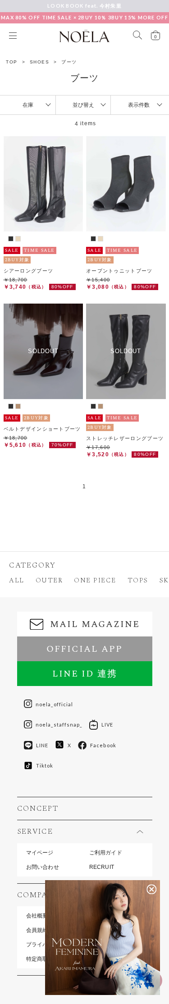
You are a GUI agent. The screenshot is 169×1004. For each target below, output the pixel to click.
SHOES (40, 61)
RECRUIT (101, 867)
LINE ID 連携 (84, 674)
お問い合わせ (42, 867)
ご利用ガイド (105, 852)
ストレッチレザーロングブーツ (125, 438)
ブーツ (69, 61)
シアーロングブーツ (29, 270)
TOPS (138, 580)
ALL (16, 580)
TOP (12, 61)
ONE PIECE (95, 580)
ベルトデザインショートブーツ (42, 429)
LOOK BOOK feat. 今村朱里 (84, 6)
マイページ (40, 852)
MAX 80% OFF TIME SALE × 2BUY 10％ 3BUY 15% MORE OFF (84, 17)
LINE (42, 745)
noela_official (54, 704)
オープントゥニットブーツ (119, 270)
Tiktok (45, 765)
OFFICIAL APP (84, 649)
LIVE (107, 724)
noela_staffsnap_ (59, 724)
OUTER (49, 580)
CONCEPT (38, 808)
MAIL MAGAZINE (95, 624)
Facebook (103, 745)
